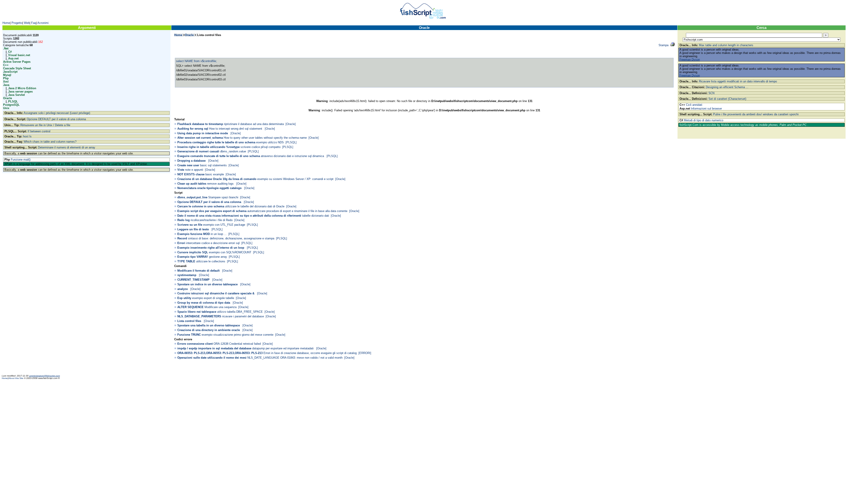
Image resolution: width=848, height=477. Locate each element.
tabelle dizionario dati (315, 215)
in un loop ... (219, 234)
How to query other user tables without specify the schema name (265, 137)
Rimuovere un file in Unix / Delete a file (45, 125)
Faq (33, 23)
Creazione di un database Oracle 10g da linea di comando (216, 179)
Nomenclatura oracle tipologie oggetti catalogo (209, 188)
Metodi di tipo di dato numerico (703, 120)
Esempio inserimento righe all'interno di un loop (210, 247)
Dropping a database (191, 160)
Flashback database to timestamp (200, 124)
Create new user (188, 165)
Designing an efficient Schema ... (727, 87)
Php (6, 78)
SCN (711, 93)
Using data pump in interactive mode (202, 133)
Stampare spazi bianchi (223, 197)
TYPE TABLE (186, 261)
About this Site (16, 378)
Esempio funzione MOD (193, 234)
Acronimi (43, 23)
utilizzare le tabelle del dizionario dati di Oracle (254, 206)
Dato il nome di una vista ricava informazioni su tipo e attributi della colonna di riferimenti (239, 215)
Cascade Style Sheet (17, 68)
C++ (6, 65)
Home (6, 23)
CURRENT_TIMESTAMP (193, 279)
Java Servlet (16, 95)
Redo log (183, 220)
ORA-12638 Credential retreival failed (237, 343)
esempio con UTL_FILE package (224, 224)
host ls (27, 136)
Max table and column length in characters (726, 45)
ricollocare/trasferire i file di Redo (212, 220)
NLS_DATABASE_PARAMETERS (199, 316)
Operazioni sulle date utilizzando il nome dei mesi (211, 357)
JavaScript (10, 71)
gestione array (218, 256)
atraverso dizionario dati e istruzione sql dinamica (293, 156)
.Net (5, 48)
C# (10, 51)
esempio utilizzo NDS (270, 142)
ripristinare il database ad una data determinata (254, 124)
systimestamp (186, 275)
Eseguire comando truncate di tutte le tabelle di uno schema (218, 156)
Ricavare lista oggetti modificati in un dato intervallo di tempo (738, 81)
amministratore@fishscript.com (44, 376)
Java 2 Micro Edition (22, 88)
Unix (6, 108)
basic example (214, 174)
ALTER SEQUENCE (190, 307)
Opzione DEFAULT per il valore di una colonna (56, 119)
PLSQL (13, 101)
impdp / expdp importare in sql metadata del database (214, 348)
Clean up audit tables (191, 183)
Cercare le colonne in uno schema (200, 206)
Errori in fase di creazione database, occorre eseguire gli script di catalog (310, 353)
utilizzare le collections (210, 261)
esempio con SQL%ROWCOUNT (230, 252)
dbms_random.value (233, 151)
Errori (181, 243)
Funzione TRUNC (189, 334)
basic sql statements (213, 165)
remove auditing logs (221, 183)
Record (182, 238)
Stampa (663, 45)
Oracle (7, 98)
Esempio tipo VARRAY (192, 256)
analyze (182, 289)
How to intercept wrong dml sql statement (236, 128)
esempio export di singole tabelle (213, 298)
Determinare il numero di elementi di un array (66, 147)
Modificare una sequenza (220, 307)
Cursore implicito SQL (192, 252)
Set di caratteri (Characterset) (727, 98)
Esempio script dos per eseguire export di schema (211, 211)
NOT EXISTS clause (190, 174)
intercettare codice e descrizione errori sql (213, 243)
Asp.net (13, 58)
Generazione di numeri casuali (198, 151)
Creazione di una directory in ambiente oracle (208, 330)
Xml (6, 81)
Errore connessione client (195, 343)
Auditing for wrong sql (192, 128)
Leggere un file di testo (193, 229)
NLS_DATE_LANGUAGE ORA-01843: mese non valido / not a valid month (295, 357)
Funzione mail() (20, 159)
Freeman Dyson (690, 59)
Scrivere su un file (189, 224)
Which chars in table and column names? (50, 141)
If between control (39, 131)
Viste (180, 169)
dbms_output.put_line (192, 197)
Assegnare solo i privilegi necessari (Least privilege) (57, 113)
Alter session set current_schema (200, 137)
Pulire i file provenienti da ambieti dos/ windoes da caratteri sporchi (756, 114)
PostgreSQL (11, 104)
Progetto (16, 23)
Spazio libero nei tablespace (196, 311)
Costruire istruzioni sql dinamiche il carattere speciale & (215, 293)
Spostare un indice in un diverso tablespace (207, 284)
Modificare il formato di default (198, 270)
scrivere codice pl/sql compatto (260, 147)
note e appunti (194, 169)
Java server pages (20, 91)
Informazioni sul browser (706, 108)
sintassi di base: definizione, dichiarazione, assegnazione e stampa (231, 238)
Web (27, 23)
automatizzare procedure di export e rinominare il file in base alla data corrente (297, 211)
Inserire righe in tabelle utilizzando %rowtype (208, 147)
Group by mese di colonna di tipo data (203, 302)
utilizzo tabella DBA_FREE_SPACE (240, 311)
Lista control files (189, 321)
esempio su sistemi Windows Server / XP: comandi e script (295, 179)
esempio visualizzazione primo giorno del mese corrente (237, 334)
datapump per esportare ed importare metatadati (283, 348)
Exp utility (184, 298)
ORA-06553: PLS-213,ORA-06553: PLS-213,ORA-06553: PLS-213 (220, 353)
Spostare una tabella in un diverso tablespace (208, 325)
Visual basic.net (19, 55)
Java (6, 85)
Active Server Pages (16, 61)
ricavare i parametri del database (243, 316)
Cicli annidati (694, 104)
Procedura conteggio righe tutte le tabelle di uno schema (216, 142)
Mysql (7, 75)
